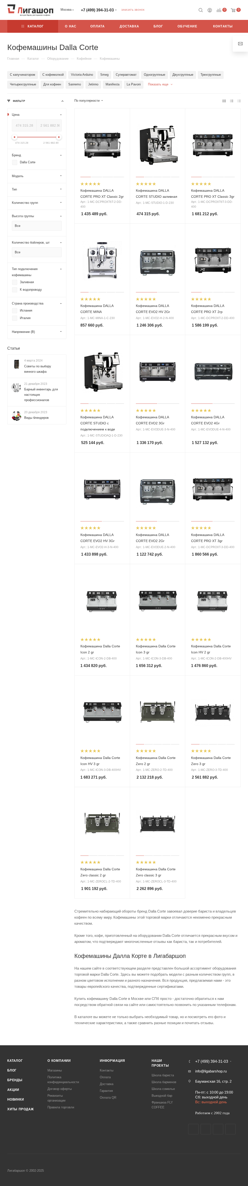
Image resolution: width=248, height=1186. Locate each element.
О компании (59, 1060)
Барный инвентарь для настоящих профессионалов (41, 394)
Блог (11, 1070)
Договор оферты (59, 1089)
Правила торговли (60, 1107)
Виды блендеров (36, 418)
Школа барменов (164, 1082)
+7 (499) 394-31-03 (97, 10)
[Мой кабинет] (210, 11)
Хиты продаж (20, 1109)
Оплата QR (108, 1097)
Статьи (13, 348)
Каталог (15, 1060)
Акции (13, 1090)
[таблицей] (239, 101)
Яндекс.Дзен (230, 1129)
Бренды (15, 1080)
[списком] (231, 101)
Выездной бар (162, 1095)
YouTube (218, 1129)
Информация (112, 1060)
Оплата (105, 1077)
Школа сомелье (163, 1089)
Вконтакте (193, 1129)
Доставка (106, 1084)
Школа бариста (163, 1075)
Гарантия (106, 1091)
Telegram (206, 1129)
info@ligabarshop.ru (211, 1071)
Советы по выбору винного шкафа (37, 368)
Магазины (54, 1070)
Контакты (106, 1070)
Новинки (15, 1099)
